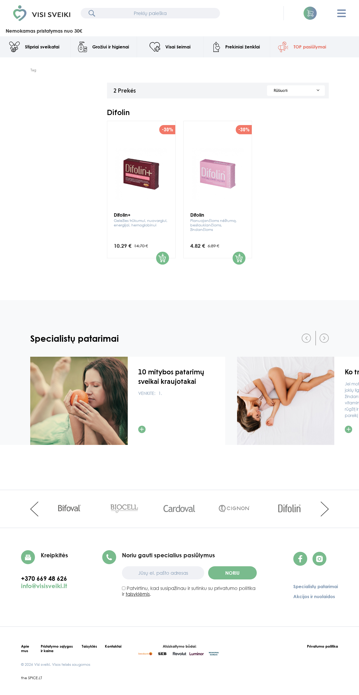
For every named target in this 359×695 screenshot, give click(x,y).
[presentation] (306, 338)
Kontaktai (113, 646)
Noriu (232, 573)
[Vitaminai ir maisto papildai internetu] (41, 13)
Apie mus (25, 648)
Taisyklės (89, 646)
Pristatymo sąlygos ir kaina (57, 648)
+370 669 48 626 (46, 578)
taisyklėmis (138, 594)
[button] (310, 13)
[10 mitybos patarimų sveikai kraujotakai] (79, 401)
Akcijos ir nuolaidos (314, 596)
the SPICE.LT (31, 678)
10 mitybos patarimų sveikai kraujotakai (171, 377)
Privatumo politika (322, 646)
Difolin (213, 222)
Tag (33, 70)
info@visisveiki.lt (44, 585)
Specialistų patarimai (315, 586)
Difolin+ (140, 219)
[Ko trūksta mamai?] (286, 401)
